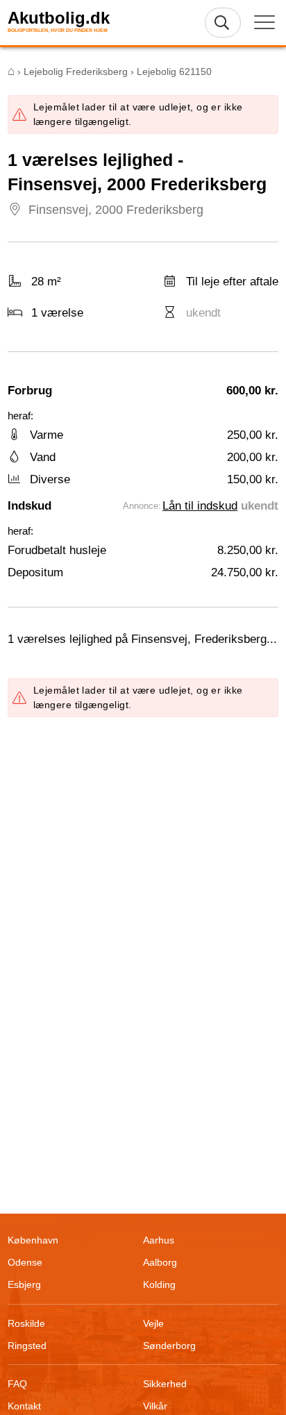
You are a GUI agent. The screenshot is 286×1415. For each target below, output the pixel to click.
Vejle (153, 1323)
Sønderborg (169, 1345)
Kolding (159, 1284)
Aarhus (158, 1240)
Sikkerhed (165, 1383)
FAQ (17, 1383)
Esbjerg (24, 1284)
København (33, 1240)
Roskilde (26, 1323)
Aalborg (160, 1262)
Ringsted (27, 1345)
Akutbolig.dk (59, 18)
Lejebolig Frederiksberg (76, 71)
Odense (25, 1262)
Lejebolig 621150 (174, 71)
